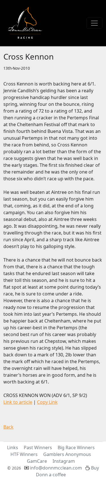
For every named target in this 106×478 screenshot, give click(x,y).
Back (8, 427)
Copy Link (47, 402)
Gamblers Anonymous (67, 454)
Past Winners (38, 447)
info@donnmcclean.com (56, 468)
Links (12, 447)
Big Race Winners (76, 447)
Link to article (17, 402)
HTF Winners (24, 454)
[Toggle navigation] (94, 23)
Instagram (64, 461)
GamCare (37, 461)
